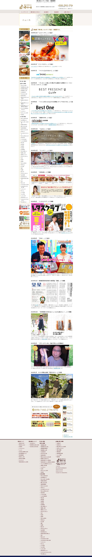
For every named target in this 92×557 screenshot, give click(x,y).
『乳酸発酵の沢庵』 (57, 368)
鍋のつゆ (22, 171)
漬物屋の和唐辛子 (24, 124)
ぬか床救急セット (24, 120)
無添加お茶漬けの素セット (45, 533)
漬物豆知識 (59, 451)
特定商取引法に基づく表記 (68, 436)
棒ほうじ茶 (23, 182)
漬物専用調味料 (43, 484)
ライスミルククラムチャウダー (46, 552)
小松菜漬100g (23, 92)
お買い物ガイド (32, 443)
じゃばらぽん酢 (23, 139)
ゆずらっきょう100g (24, 112)
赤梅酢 (22, 169)
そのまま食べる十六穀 (25, 184)
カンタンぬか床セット (64, 144)
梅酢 (22, 168)
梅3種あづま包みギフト (45, 458)
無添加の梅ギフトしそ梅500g (46, 460)
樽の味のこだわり (22, 444)
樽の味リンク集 (21, 456)
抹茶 (22, 181)
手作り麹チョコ (43, 553)
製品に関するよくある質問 (61, 446)
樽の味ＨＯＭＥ (21, 443)
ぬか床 (36, 304)
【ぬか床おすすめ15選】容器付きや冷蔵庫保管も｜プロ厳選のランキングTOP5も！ (47, 77)
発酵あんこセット (24, 154)
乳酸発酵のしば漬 (24, 90)
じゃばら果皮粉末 (44, 496)
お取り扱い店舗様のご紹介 (23, 451)
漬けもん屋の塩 (43, 518)
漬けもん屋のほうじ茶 (25, 135)
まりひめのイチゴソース (45, 489)
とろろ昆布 (23, 192)
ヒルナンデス (33, 34)
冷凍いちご (23, 131)
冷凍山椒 (22, 147)
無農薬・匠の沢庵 (44, 465)
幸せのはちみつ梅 (24, 93)
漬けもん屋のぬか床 (24, 118)
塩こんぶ (22, 190)
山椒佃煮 (22, 146)
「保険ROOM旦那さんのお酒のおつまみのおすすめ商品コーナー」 (44, 123)
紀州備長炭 (23, 149)
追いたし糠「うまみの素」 (45, 479)
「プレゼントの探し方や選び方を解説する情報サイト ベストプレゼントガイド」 (47, 96)
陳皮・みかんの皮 (24, 126)
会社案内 (20, 446)
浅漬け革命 (23, 137)
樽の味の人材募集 (22, 458)
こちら (52, 34)
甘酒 (41, 513)
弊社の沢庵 (44, 339)
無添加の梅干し (23, 95)
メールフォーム (21, 448)
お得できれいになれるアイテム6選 (53, 144)
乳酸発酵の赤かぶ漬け (25, 87)
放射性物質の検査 (60, 453)
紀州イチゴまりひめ (24, 129)
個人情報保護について (23, 453)
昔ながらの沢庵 (23, 85)
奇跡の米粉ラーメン (24, 197)
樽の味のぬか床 (51, 273)
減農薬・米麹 (23, 152)
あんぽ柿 (22, 166)
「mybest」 (33, 143)
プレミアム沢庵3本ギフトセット (46, 463)
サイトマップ (21, 460)
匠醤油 (22, 161)
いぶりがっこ (23, 111)
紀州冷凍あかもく (24, 176)
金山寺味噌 (43, 530)
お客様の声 (59, 443)
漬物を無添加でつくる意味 (23, 461)
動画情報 (58, 456)
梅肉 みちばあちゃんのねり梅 (46, 456)
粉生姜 (22, 159)
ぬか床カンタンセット (66, 232)
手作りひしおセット (24, 156)
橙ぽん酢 (22, 142)
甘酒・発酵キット (24, 151)
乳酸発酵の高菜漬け (24, 88)
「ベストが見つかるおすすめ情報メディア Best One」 (41, 110)
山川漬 (42, 468)
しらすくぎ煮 (23, 195)
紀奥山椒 (22, 144)
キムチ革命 (23, 194)
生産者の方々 (59, 444)
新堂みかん (23, 164)
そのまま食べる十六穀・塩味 (46, 540)
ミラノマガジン (34, 66)
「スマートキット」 (39, 168)
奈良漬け (22, 114)
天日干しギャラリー (60, 448)
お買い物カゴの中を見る (34, 446)
